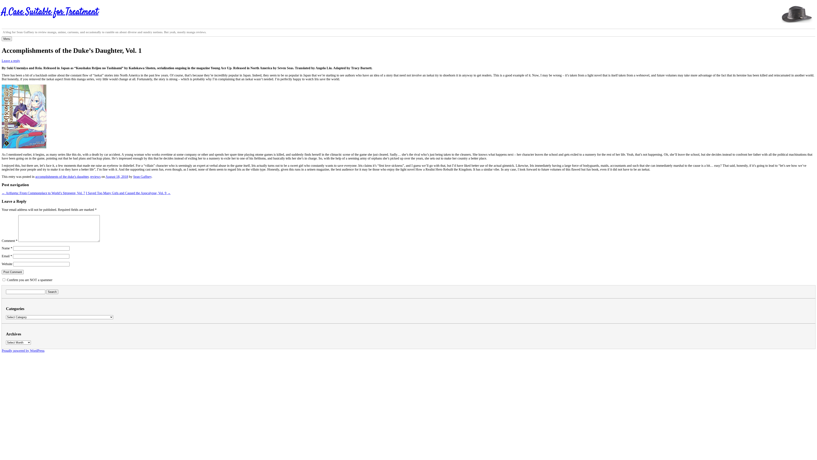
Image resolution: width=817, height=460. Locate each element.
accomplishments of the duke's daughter (62, 176)
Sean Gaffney (142, 176)
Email (7, 256)
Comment (9, 241)
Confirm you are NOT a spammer (29, 280)
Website (7, 264)
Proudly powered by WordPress (23, 350)
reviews (95, 176)
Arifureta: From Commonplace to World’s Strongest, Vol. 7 (43, 193)
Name (7, 248)
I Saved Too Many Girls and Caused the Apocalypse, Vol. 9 (128, 193)
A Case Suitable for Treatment (50, 12)
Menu (6, 38)
